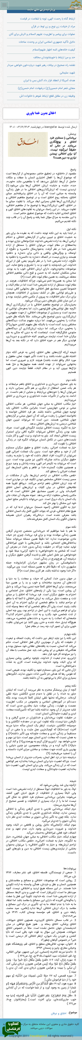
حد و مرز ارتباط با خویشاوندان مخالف (54, 57)
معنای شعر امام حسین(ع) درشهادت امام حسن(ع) (46, 88)
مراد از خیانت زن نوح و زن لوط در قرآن (53, 26)
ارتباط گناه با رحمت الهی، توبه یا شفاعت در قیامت (47, 18)
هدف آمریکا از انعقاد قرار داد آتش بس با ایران (49, 80)
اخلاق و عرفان (58, 1013)
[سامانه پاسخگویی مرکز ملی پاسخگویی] (11, 1029)
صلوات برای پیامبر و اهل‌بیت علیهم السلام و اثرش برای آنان (42, 34)
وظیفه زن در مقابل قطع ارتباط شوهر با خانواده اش (47, 96)
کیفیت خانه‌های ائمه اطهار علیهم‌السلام (54, 49)
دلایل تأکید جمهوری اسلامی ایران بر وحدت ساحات (47, 42)
